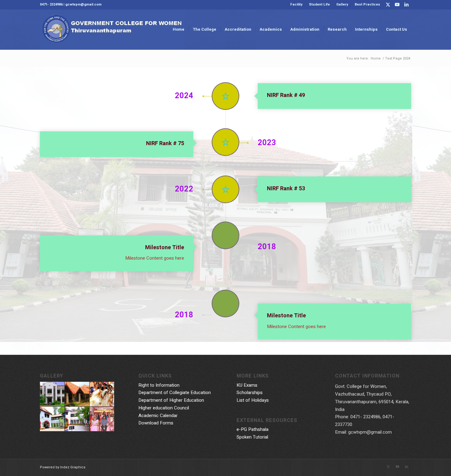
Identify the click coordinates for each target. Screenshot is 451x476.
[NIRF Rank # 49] (225, 96)
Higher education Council (163, 407)
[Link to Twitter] (388, 4)
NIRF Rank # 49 (286, 95)
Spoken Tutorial (252, 437)
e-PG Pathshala (252, 429)
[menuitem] (296, 4)
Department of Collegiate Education (174, 392)
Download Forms (155, 423)
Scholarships (250, 392)
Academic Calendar (158, 415)
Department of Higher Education (171, 400)
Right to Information (158, 385)
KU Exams (247, 385)
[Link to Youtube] (397, 4)
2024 (184, 96)
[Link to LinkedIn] (406, 4)
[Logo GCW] (112, 29)
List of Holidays (253, 400)
